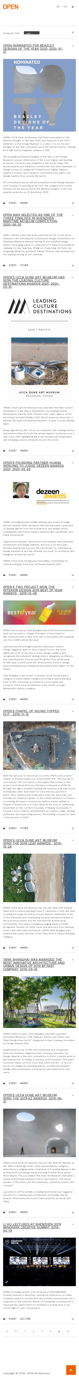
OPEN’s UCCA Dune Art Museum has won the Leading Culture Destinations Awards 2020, (34, 282)
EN (58, 6)
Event (13, 203)
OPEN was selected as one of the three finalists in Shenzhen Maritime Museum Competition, (33, 219)
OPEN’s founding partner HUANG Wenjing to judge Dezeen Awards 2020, (33, 466)
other (24, 265)
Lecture (25, 1318)
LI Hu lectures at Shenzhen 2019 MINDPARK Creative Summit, (32, 1227)
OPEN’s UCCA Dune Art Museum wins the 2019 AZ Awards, (33, 1098)
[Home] (10, 6)
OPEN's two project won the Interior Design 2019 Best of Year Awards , (32, 590)
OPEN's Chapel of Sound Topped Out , (31, 712)
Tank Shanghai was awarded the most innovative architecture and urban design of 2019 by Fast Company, (34, 964)
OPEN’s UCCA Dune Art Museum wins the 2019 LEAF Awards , (32, 843)
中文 (65, 7)
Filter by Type (11, 33)
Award (24, 203)
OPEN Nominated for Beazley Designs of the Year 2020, (33, 49)
